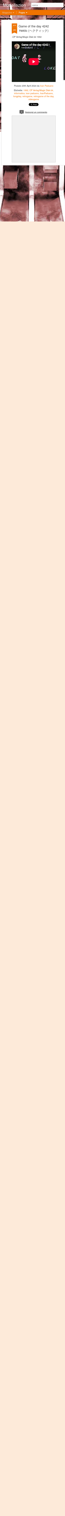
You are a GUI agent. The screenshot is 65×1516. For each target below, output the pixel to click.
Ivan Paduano (46, 85)
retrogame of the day (44, 96)
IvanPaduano (46, 93)
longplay (17, 96)
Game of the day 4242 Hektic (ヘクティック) (34, 28)
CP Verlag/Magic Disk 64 (41, 90)
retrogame (27, 96)
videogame (33, 99)
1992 (25, 90)
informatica (19, 93)
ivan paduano (32, 93)
